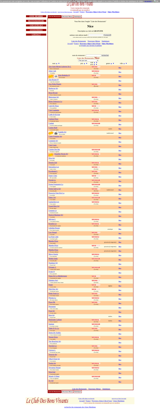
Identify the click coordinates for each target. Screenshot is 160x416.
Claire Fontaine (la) (55, 136)
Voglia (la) (52, 363)
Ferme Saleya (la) (55, 189)
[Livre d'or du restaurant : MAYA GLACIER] (96, 254)
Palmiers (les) (53, 280)
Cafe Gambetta (54, 110)
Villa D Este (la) (54, 359)
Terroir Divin (53, 337)
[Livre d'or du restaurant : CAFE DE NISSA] (96, 106)
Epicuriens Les (54, 167)
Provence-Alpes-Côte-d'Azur (96, 12)
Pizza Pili (52, 302)
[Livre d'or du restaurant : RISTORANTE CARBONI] (96, 320)
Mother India (53, 258)
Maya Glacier (53, 254)
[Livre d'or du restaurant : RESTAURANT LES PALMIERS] (96, 280)
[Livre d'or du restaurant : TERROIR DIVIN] (96, 337)
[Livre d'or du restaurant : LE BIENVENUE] (96, 97)
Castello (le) (62, 132)
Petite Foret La (54, 293)
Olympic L (52, 267)
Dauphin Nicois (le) (61, 154)
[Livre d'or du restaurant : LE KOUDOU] (96, 224)
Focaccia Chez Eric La (56, 193)
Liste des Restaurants (54, 16)
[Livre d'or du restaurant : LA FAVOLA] (96, 180)
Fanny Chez (53, 176)
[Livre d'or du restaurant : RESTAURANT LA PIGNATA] (96, 298)
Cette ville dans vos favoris (49, 12)
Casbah (51, 123)
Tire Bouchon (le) (55, 341)
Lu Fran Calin (53, 237)
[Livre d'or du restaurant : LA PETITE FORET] (96, 293)
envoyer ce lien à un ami (65, 12)
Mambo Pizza (53, 241)
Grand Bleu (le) (54, 206)
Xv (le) (51, 381)
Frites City (52, 197)
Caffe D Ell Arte (54, 115)
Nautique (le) (53, 263)
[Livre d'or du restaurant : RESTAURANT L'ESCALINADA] (96, 171)
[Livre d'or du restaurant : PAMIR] (96, 285)
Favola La (52, 180)
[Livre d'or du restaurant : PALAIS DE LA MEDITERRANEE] (96, 276)
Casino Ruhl (53, 128)
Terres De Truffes (55, 333)
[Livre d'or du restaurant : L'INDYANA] (96, 219)
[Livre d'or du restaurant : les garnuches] (96, 202)
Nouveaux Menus (67, 16)
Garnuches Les (54, 202)
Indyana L (52, 219)
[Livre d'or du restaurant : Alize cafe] (96, 71)
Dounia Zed (53, 162)
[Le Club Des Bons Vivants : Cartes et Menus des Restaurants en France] (80, 6)
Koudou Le (53, 224)
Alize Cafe (52, 71)
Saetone (51, 324)
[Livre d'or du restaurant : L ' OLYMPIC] (96, 267)
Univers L (52, 350)
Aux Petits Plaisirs (55, 84)
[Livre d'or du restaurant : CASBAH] (96, 123)
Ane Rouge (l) (54, 80)
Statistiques (77, 16)
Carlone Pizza (53, 119)
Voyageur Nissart (55, 368)
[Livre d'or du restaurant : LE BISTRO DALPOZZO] (96, 101)
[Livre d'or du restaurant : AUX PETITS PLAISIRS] (96, 84)
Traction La (53, 346)
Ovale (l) (52, 272)
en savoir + (148, 1)
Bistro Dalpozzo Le (55, 101)
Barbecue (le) (53, 88)
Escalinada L (53, 171)
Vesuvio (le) (53, 354)
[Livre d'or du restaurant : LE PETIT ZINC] (96, 289)
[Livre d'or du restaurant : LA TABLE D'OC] (96, 328)
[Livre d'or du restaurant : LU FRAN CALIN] (96, 237)
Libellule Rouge (54, 228)
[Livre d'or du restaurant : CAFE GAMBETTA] (96, 110)
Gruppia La (53, 210)
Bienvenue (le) (54, 97)
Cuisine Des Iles (54, 149)
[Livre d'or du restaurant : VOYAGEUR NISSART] (96, 368)
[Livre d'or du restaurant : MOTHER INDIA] (96, 258)
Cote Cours (52, 145)
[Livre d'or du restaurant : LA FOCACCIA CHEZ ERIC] (96, 193)
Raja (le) (52, 315)
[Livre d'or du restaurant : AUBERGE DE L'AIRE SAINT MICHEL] (96, 67)
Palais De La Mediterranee (58, 276)
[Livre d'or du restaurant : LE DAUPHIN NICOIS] (96, 154)
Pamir (51, 285)
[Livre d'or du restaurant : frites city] (96, 197)
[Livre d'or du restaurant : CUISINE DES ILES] (96, 149)
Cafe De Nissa (54, 106)
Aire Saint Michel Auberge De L (60, 67)
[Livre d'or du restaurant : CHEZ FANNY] (96, 176)
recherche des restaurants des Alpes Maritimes (80, 407)
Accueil (76, 12)
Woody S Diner (54, 376)
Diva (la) (52, 158)
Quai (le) (52, 311)
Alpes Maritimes (113, 12)
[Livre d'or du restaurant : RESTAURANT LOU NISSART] (96, 232)
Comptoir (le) (53, 141)
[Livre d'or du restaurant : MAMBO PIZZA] (96, 245)
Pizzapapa (52, 306)
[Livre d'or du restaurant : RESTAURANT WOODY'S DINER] (96, 376)
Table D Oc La (54, 328)
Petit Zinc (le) (53, 289)
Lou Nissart (53, 232)
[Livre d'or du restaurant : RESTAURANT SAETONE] (96, 324)
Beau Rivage (53, 93)
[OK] (156, 1)
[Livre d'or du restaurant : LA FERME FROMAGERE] (96, 184)
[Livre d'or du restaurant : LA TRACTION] (96, 346)
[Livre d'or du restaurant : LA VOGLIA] (96, 363)
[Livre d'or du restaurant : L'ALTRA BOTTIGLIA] (96, 75)
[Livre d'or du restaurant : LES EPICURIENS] (96, 167)
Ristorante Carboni (55, 320)
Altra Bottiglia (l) (64, 75)
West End (52, 372)
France (82, 12)
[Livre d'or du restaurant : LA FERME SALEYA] (96, 189)
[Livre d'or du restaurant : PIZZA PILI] (96, 302)
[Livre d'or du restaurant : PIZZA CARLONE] (96, 119)
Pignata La (52, 298)
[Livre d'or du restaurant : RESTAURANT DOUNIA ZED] (96, 162)
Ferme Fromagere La (56, 184)
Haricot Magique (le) (56, 215)
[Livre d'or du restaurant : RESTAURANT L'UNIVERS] (96, 350)
